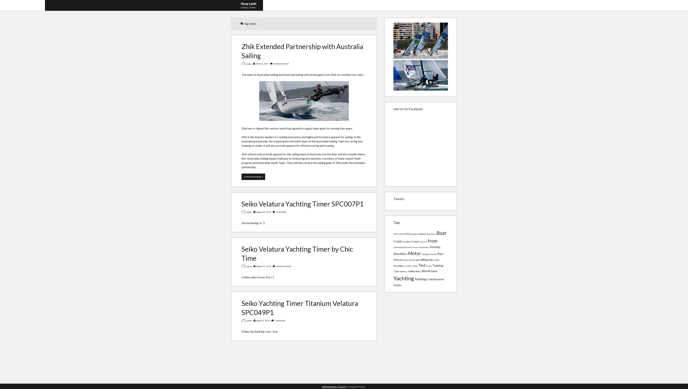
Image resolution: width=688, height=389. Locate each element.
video (411, 271)
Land (408, 247)
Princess (398, 259)
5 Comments (279, 320)
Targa (415, 266)
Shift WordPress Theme (333, 386)
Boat (441, 233)
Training (437, 265)
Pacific (434, 254)
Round (412, 260)
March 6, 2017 (262, 63)
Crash (397, 241)
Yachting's (422, 279)
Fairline (423, 242)
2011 (395, 234)
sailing (423, 259)
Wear (418, 271)
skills (436, 260)
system (408, 266)
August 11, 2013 (263, 266)
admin (249, 212)
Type (396, 271)
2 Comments (281, 212)
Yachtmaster (436, 279)
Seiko (431, 259)
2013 (407, 233)
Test (421, 265)
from (432, 240)
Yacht (434, 271)
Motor (414, 253)
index (249, 64)
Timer (429, 266)
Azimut (422, 233)
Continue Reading (254, 177)
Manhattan (424, 247)
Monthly (435, 247)
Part (440, 254)
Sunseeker (398, 265)
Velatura (403, 271)
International (399, 247)
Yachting (403, 278)
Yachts (397, 285)
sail (417, 259)
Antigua (414, 234)
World (426, 271)
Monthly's (400, 254)
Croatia (406, 241)
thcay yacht (249, 3)
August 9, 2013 (263, 320)
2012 (401, 234)
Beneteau (431, 234)
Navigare (425, 254)
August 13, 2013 (263, 212)
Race (406, 260)
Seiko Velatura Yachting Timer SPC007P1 (303, 204)
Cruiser (415, 241)
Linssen (415, 247)
